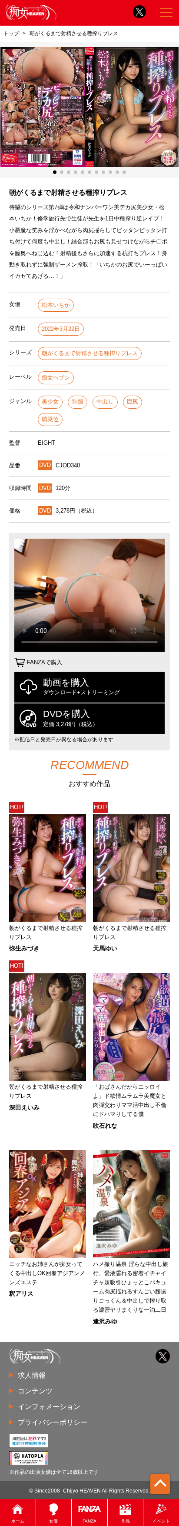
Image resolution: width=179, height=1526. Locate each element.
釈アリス (21, 1293)
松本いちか (56, 305)
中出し (104, 401)
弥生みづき (24, 948)
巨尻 (132, 401)
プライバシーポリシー (52, 1422)
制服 (77, 401)
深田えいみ (24, 1107)
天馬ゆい (105, 948)
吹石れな (105, 1126)
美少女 (50, 401)
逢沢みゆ (105, 1321)
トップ (11, 33)
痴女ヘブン (56, 377)
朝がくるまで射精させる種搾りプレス (90, 353)
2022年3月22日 (61, 329)
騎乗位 (50, 419)
